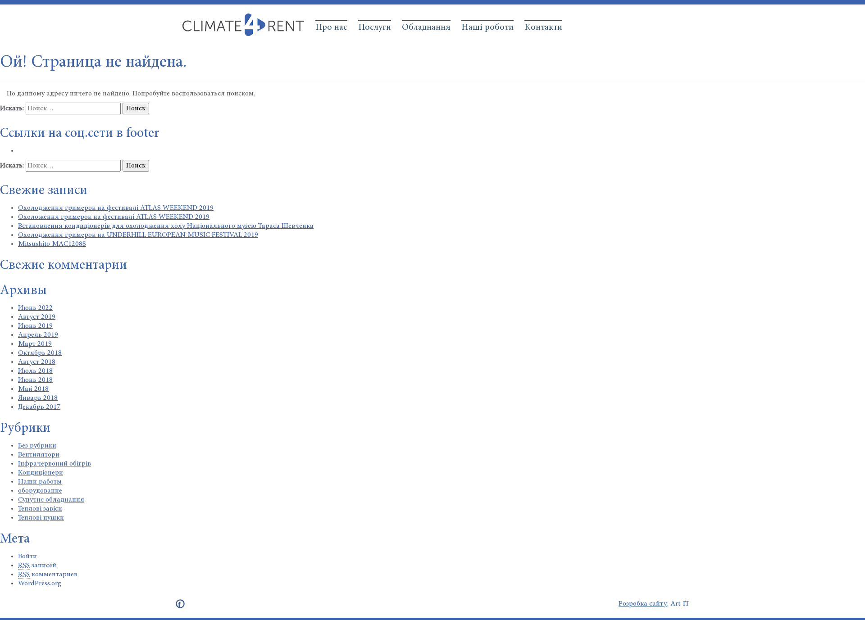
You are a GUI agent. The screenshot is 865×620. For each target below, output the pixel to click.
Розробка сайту (643, 603)
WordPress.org (39, 583)
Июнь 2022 (35, 308)
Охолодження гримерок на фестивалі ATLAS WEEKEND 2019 (116, 208)
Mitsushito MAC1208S (52, 244)
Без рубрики (37, 445)
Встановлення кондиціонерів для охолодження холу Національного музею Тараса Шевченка (166, 226)
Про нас (331, 27)
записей (37, 565)
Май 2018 (33, 389)
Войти (27, 556)
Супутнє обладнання (51, 499)
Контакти (543, 27)
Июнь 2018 (35, 380)
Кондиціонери (40, 472)
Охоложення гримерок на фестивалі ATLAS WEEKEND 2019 (113, 217)
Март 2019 (35, 344)
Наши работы (40, 481)
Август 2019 (36, 317)
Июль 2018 (35, 371)
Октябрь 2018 (40, 353)
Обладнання (426, 27)
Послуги (374, 27)
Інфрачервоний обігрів (54, 463)
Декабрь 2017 (39, 407)
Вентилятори (38, 454)
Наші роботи (487, 27)
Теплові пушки (41, 517)
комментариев (47, 574)
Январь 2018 (38, 398)
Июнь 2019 (35, 326)
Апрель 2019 (38, 335)
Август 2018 (36, 362)
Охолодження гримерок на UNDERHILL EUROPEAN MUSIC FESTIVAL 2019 (138, 235)
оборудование (40, 490)
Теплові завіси (40, 508)
